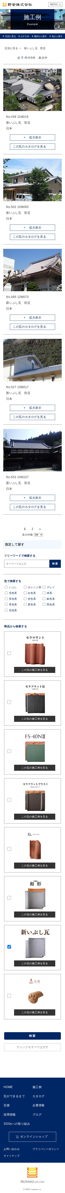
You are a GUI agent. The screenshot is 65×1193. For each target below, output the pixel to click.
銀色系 (51, 599)
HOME (8, 1087)
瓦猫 (7, 1105)
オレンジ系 (34, 587)
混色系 (13, 593)
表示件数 (27, 534)
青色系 (13, 604)
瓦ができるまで (14, 1096)
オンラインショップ (34, 1136)
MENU (54, 4)
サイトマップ (12, 1155)
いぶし (13, 587)
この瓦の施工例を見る (34, 669)
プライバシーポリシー (45, 1149)
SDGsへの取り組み (17, 1123)
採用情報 (10, 1114)
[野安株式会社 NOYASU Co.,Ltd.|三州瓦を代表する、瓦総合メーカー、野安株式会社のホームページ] (17, 4)
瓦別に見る (10, 36)
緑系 (49, 593)
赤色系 (32, 599)
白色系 (32, 593)
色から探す (57, 36)
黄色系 (32, 604)
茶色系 (13, 599)
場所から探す (40, 36)
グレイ (51, 587)
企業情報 (38, 1105)
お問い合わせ (12, 1149)
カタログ (38, 1096)
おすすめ (25, 36)
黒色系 (51, 604)
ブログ (37, 1114)
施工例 (37, 1087)
